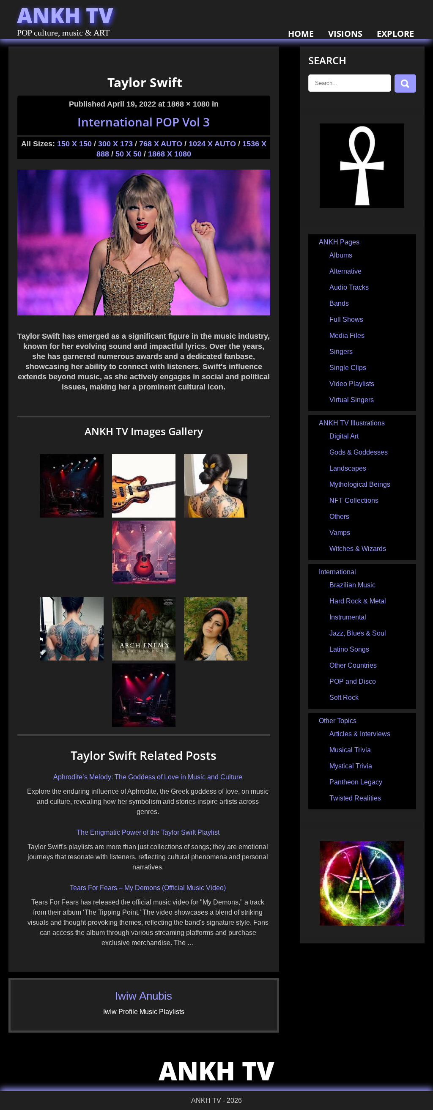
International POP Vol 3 (143, 122)
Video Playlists (351, 383)
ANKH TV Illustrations (352, 423)
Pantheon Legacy (355, 782)
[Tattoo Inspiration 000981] (72, 658)
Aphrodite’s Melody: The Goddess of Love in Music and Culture (147, 777)
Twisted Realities (355, 798)
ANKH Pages (339, 242)
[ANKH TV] (362, 205)
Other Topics (337, 720)
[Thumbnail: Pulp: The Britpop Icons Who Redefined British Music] (72, 515)
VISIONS (345, 33)
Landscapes (347, 468)
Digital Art (344, 436)
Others (339, 516)
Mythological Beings (359, 484)
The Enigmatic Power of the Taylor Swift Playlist (148, 832)
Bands (339, 303)
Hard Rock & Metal (357, 601)
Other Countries (353, 665)
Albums (340, 255)
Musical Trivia (350, 750)
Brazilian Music (352, 585)
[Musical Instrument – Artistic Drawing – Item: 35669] (143, 581)
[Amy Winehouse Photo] (215, 658)
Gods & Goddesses (358, 452)
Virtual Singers (351, 399)
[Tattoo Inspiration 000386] (215, 515)
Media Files (346, 335)
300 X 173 (115, 144)
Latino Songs (349, 649)
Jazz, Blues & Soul (357, 633)
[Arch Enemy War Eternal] (143, 658)
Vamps (339, 532)
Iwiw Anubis (143, 995)
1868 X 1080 (169, 154)
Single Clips (347, 367)
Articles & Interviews (359, 733)
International (337, 572)
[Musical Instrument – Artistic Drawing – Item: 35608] (143, 515)
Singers (341, 351)
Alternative (345, 271)
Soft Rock (344, 697)
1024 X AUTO (212, 144)
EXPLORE (395, 33)
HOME (301, 33)
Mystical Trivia (350, 766)
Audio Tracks (349, 287)
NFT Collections (353, 500)
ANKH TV (65, 15)
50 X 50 (128, 154)
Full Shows (346, 319)
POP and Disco (352, 681)
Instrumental (347, 617)
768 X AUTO (160, 144)
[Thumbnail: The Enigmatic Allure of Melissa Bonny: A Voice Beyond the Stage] (143, 724)
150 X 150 (74, 144)
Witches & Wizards (357, 548)
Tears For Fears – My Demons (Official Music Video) (148, 887)
